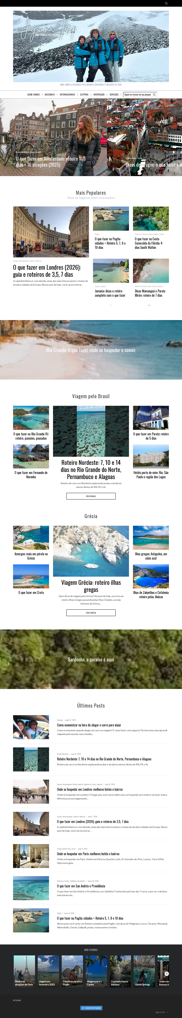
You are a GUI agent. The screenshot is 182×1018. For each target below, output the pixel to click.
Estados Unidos (153, 234)
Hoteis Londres (78, 784)
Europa (140, 158)
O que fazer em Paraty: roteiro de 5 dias (151, 436)
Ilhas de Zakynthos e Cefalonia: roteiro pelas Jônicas (151, 594)
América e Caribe (141, 234)
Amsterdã (19, 152)
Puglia (97, 234)
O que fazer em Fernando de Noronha (31, 474)
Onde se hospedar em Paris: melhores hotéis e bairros (88, 853)
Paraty (154, 286)
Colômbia (73, 880)
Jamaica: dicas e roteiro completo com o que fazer (110, 293)
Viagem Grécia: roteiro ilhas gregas (91, 586)
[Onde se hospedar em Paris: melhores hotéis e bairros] (31, 856)
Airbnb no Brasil (140, 286)
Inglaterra (87, 784)
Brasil (149, 286)
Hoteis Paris (66, 848)
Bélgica (26, 152)
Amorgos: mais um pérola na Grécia (31, 555)
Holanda (38, 152)
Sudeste (160, 286)
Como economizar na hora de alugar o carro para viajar (89, 725)
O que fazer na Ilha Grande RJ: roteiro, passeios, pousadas (31, 436)
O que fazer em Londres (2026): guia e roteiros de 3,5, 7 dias (47, 270)
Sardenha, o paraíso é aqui (91, 659)
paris (73, 848)
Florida (161, 234)
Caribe (97, 286)
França (59, 848)
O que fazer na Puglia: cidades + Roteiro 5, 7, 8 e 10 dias (110, 243)
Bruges (32, 152)
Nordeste (65, 753)
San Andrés (81, 880)
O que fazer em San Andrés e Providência (81, 885)
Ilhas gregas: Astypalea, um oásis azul (151, 555)
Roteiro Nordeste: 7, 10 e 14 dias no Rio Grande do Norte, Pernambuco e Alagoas (91, 469)
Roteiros (38, 260)
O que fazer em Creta (31, 592)
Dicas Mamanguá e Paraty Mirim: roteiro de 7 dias (150, 293)
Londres (32, 260)
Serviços (60, 720)
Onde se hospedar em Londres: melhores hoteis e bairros (90, 789)
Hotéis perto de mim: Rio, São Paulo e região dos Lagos (151, 474)
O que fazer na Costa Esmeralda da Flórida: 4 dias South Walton (148, 243)
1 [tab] (167, 136)
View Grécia (91, 612)
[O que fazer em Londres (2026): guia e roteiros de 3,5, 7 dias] (31, 824)
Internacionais (23, 260)
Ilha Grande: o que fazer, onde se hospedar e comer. (91, 349)
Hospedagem (67, 784)
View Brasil (91, 496)
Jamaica (103, 286)
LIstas (94, 784)
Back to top (160, 1012)
